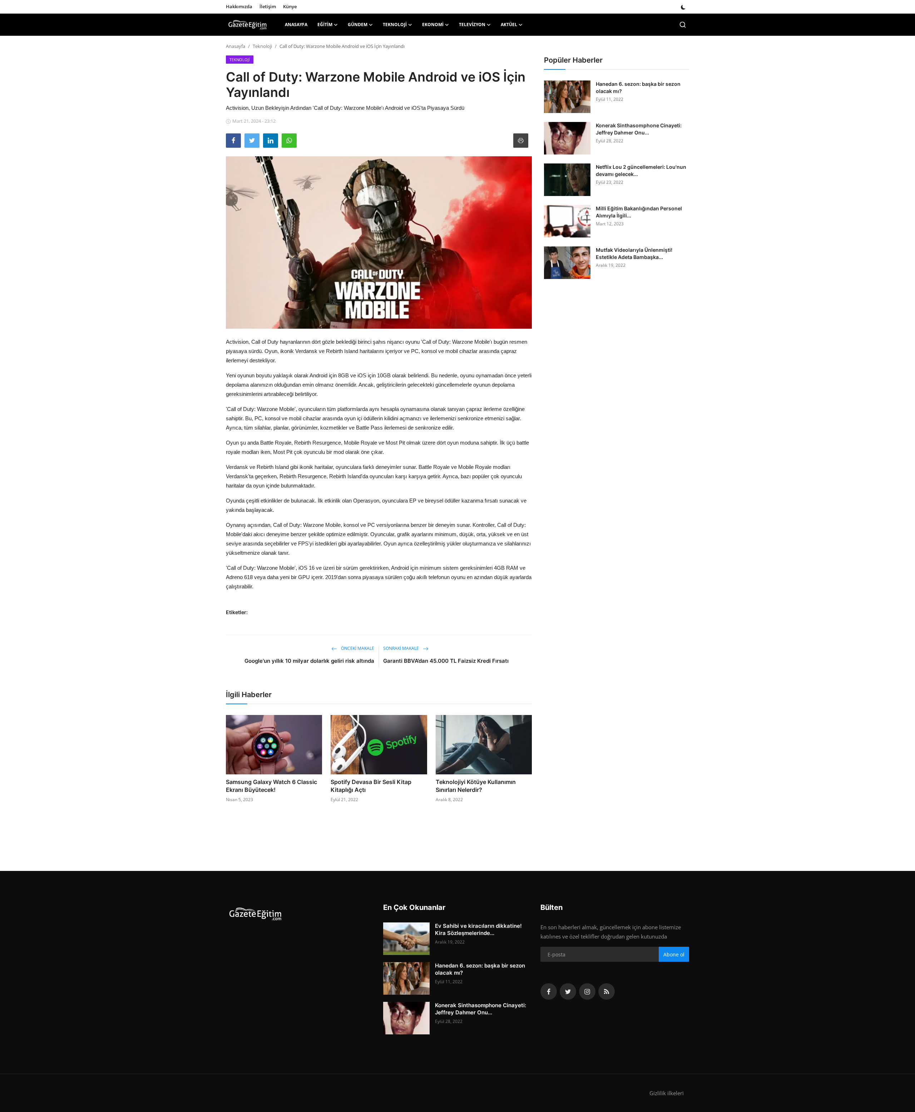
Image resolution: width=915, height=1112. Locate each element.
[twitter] (568, 991)
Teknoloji (262, 46)
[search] (682, 24)
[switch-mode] (683, 6)
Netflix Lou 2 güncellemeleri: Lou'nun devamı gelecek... (641, 170)
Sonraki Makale (401, 648)
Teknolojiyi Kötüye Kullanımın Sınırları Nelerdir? (476, 785)
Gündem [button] (357, 24)
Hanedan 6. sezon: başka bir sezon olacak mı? (638, 87)
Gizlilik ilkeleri (666, 1093)
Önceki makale (357, 648)
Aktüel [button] (509, 24)
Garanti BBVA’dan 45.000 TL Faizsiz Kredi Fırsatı (446, 660)
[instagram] (587, 991)
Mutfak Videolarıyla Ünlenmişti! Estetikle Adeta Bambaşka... (634, 253)
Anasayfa (296, 24)
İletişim (267, 6)
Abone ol (673, 954)
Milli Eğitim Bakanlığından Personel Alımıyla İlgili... (639, 212)
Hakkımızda (239, 6)
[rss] (606, 991)
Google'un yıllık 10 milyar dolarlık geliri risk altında (309, 660)
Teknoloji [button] (395, 24)
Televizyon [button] (472, 24)
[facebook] (548, 991)
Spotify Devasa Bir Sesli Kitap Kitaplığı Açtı (371, 785)
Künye (290, 6)
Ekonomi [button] (433, 24)
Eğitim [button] (324, 24)
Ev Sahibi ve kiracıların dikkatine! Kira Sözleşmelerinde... (478, 929)
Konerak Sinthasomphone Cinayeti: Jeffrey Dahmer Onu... (639, 129)
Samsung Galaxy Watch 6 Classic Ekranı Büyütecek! (271, 785)
